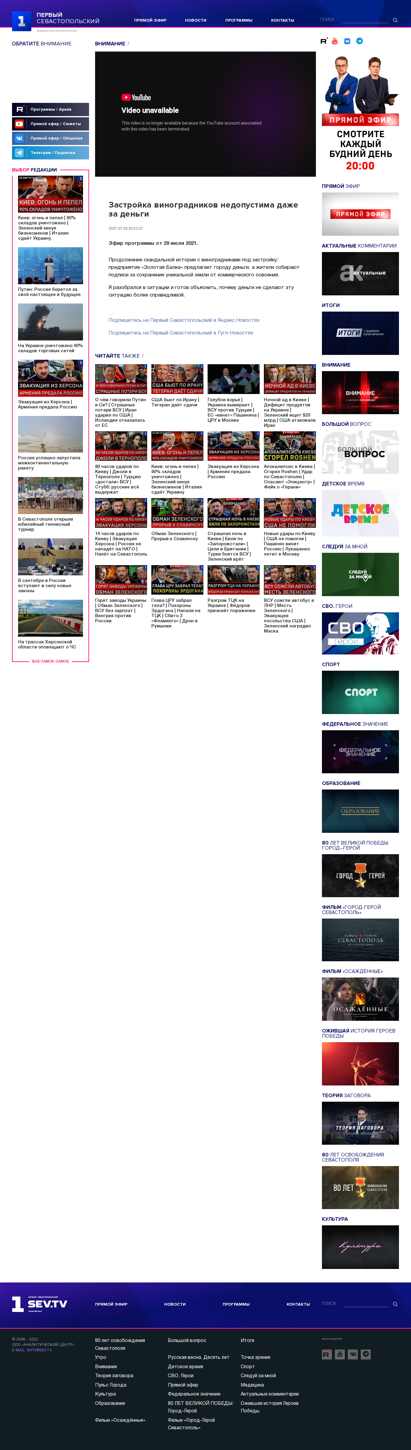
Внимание (106, 1367)
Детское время (185, 1367)
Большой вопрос (187, 1341)
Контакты (282, 20)
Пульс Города (110, 1385)
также (118, 355)
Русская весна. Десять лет (199, 1358)
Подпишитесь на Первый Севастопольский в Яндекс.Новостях (184, 320)
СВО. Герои (180, 1376)
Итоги (247, 1341)
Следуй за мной (258, 1376)
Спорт (248, 1367)
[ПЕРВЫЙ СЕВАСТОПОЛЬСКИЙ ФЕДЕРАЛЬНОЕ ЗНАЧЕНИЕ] (21, 21)
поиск (327, 20)
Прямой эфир (150, 20)
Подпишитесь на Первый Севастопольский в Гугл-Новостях (181, 333)
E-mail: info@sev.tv (32, 1350)
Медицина (252, 1385)
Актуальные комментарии (270, 1394)
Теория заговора (114, 1376)
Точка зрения (255, 1358)
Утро (100, 1358)
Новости (195, 20)
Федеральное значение (194, 1394)
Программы (238, 20)
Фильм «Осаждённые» (120, 1420)
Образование (110, 1404)
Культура (105, 1394)
